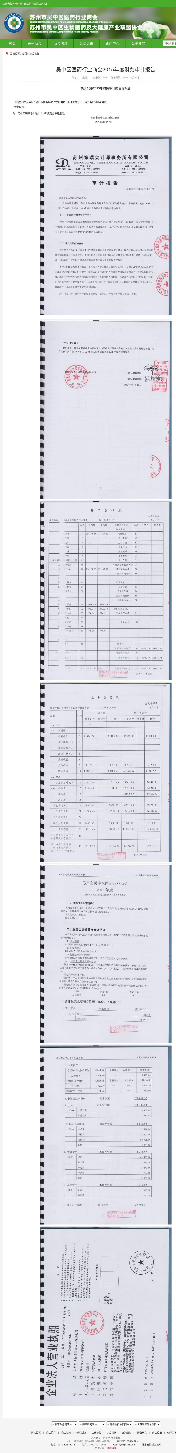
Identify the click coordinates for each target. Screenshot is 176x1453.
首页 (12, 43)
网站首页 (36, 1432)
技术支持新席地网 (151, 1444)
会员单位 (96, 1432)
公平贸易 (138, 43)
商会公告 (34, 53)
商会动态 (66, 1432)
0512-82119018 (66, 1444)
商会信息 (60, 43)
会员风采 (86, 43)
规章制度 (81, 1432)
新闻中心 (112, 43)
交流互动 (126, 1432)
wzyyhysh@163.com (124, 1444)
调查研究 (142, 1432)
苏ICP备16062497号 (127, 1441)
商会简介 (51, 1432)
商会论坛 (157, 1432)
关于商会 (34, 43)
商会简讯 (111, 1432)
